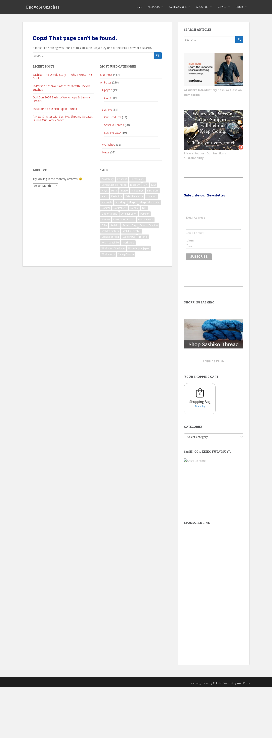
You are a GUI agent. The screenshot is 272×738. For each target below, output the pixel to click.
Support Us (128, 236)
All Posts (153, 7)
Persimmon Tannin (123, 219)
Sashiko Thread (114, 125)
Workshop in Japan (139, 248)
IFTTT (114, 190)
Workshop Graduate (113, 248)
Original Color (129, 213)
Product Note (145, 219)
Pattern (106, 219)
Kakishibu (116, 196)
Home (138, 7)
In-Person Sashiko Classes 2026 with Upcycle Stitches (62, 87)
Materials (107, 202)
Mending (120, 202)
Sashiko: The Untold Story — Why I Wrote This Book (63, 76)
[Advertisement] (213, 589)
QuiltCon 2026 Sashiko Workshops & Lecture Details (62, 99)
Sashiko (107, 109)
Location (151, 196)
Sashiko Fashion (149, 225)
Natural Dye (120, 208)
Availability (108, 179)
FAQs (105, 190)
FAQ (153, 184)
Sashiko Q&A (112, 132)
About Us (202, 7)
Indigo (124, 190)
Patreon (144, 213)
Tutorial (143, 236)
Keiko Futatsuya (134, 196)
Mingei (132, 202)
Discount (135, 184)
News (106, 152)
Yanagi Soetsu (126, 254)
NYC (144, 208)
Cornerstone (137, 179)
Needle (134, 208)
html (191, 240)
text (191, 246)
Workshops (108, 254)
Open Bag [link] (200, 405)
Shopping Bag (200, 401)
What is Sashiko (110, 242)
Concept (122, 179)
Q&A (104, 225)
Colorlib (217, 683)
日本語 (239, 7)
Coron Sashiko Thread (114, 184)
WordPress (243, 683)
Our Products (112, 117)
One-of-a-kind (109, 213)
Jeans (105, 196)
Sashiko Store (178, 7)
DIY (146, 184)
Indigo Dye (137, 190)
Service (222, 7)
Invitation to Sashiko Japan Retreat (55, 109)
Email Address (195, 217)
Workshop (108, 144)
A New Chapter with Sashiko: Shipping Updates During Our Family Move (63, 118)
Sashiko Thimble (131, 231)
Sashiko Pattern (110, 231)
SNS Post (106, 75)
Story (107, 97)
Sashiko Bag (129, 225)
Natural (106, 208)
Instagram (153, 190)
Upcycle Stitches (42, 7)
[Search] (158, 55)
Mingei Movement (150, 202)
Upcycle (107, 90)
